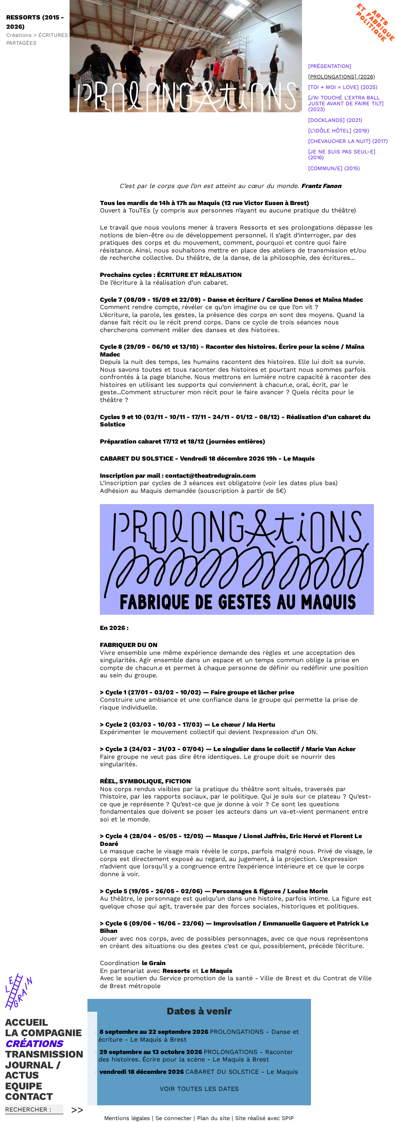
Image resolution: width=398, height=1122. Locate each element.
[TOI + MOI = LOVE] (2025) (342, 87)
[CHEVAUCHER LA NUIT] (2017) (348, 141)
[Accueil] (18, 1006)
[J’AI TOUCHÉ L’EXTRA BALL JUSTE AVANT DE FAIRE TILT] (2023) (346, 103)
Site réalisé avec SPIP (264, 1118)
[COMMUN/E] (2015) (334, 168)
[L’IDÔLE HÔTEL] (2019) (338, 130)
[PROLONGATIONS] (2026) (341, 76)
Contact (29, 1096)
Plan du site (213, 1118)
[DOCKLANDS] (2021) (335, 120)
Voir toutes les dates (199, 1088)
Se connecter (173, 1118)
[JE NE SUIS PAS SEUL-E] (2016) (341, 154)
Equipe (23, 1085)
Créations (34, 1043)
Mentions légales (127, 1118)
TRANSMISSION (44, 1054)
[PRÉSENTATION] (329, 66)
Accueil (26, 1022)
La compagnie (43, 1032)
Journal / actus (33, 1069)
